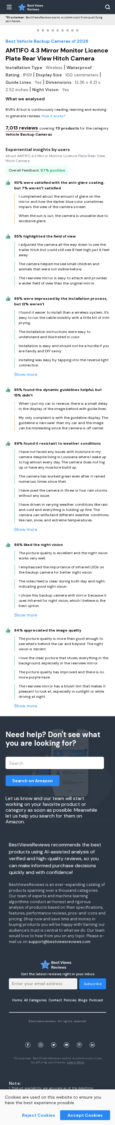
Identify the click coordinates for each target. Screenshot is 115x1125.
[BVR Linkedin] (92, 1037)
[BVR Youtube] (66, 1037)
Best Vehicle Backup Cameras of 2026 (47, 41)
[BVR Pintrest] (79, 1037)
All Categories (35, 1000)
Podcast (96, 1000)
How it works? (53, 116)
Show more (25, 374)
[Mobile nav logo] (31, 7)
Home (17, 1000)
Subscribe (93, 983)
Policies (70, 1000)
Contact (55, 1000)
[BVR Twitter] (53, 1037)
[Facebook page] (28, 1037)
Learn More (75, 1062)
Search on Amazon (32, 780)
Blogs (82, 1000)
